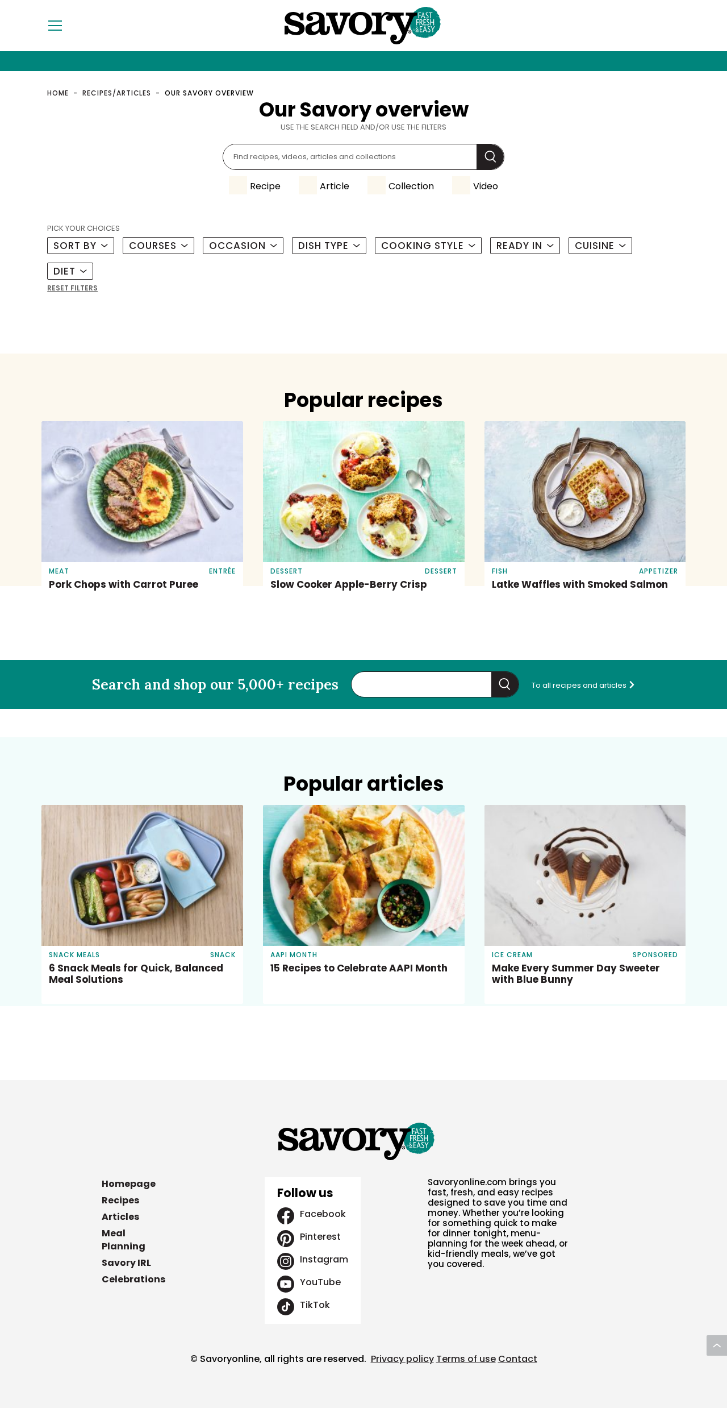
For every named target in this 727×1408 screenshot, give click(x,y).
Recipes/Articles (116, 93)
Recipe (265, 186)
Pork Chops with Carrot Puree (123, 584)
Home (58, 93)
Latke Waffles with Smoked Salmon (580, 584)
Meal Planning (123, 1240)
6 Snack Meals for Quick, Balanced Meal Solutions (136, 973)
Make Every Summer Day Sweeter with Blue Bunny (576, 973)
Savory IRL (126, 1262)
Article (334, 186)
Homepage (129, 1183)
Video (485, 186)
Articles (120, 1216)
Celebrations (133, 1279)
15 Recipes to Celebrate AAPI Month (359, 968)
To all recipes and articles (580, 685)
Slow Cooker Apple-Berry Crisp (348, 584)
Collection (411, 186)
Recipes (120, 1200)
